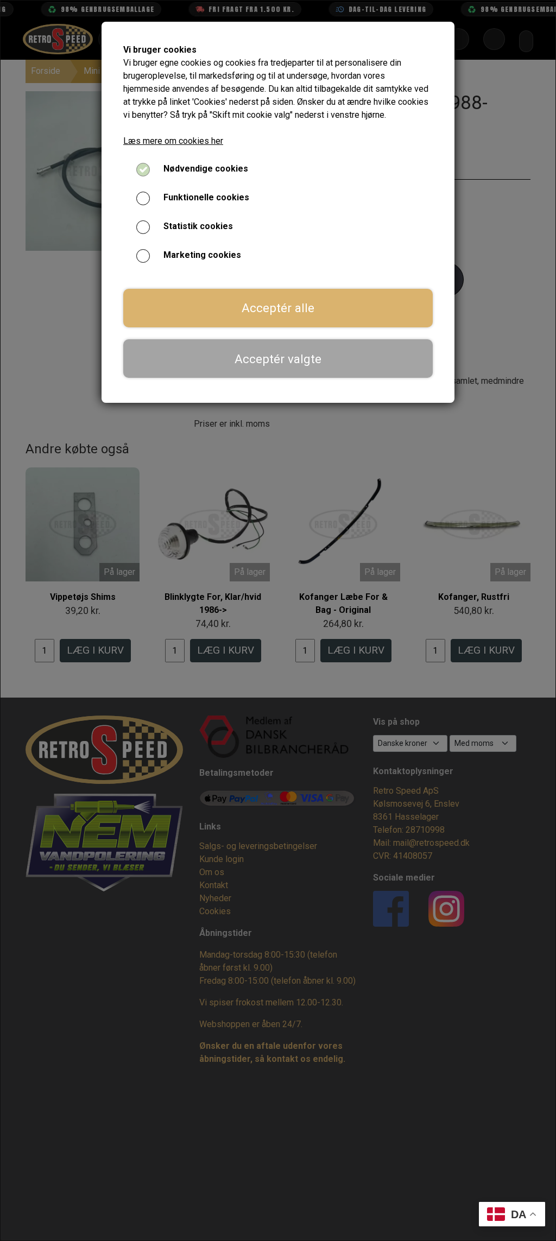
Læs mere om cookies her (173, 141)
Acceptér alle (278, 308)
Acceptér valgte (278, 359)
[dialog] (278, 620)
